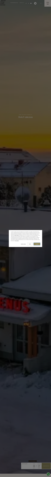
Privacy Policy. (17, 235)
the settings (17, 240)
